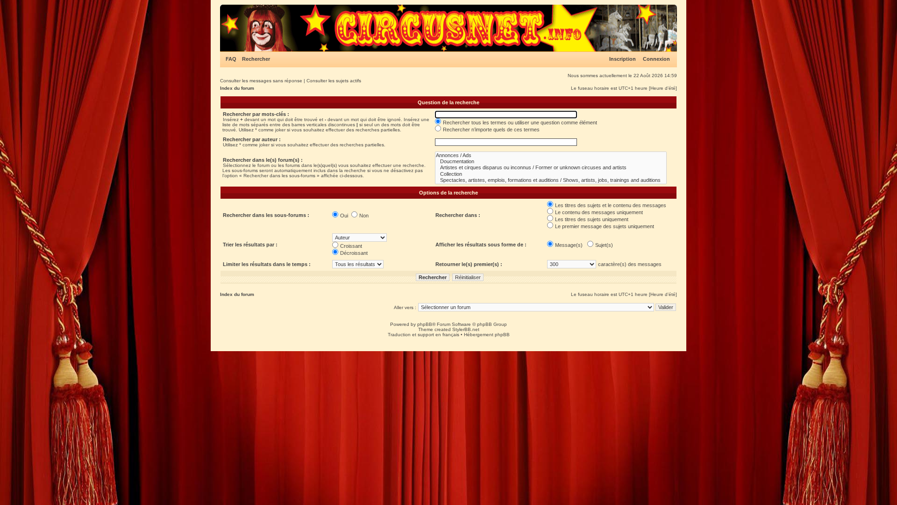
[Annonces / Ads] (551, 155)
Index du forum (237, 88)
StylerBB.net (465, 329)
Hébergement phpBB (487, 334)
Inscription (622, 59)
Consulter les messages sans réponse (261, 80)
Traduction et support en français (423, 334)
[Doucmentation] (551, 162)
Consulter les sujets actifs (333, 80)
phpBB (424, 324)
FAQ (231, 59)
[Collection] (551, 174)
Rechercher (256, 59)
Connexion (656, 59)
